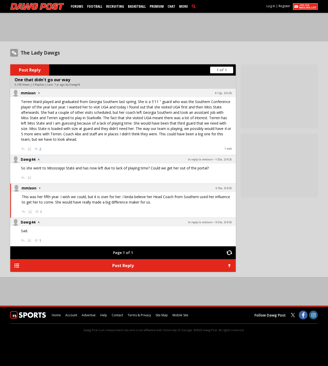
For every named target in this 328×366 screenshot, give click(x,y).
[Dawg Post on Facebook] (303, 315)
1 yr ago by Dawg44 (67, 84)
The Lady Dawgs (40, 52)
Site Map (162, 315)
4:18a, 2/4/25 (223, 188)
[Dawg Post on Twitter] (293, 315)
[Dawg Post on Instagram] (313, 315)
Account (71, 315)
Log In (270, 6)
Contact (117, 315)
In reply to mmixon (200, 159)
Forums (77, 6)
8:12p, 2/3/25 (223, 93)
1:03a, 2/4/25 (223, 159)
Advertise (89, 315)
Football (94, 6)
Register (284, 6)
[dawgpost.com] (37, 6)
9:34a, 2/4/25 (223, 222)
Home (56, 315)
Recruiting (115, 6)
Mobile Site (180, 315)
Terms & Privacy (139, 315)
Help (103, 315)
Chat (171, 6)
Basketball (137, 6)
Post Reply (29, 70)
